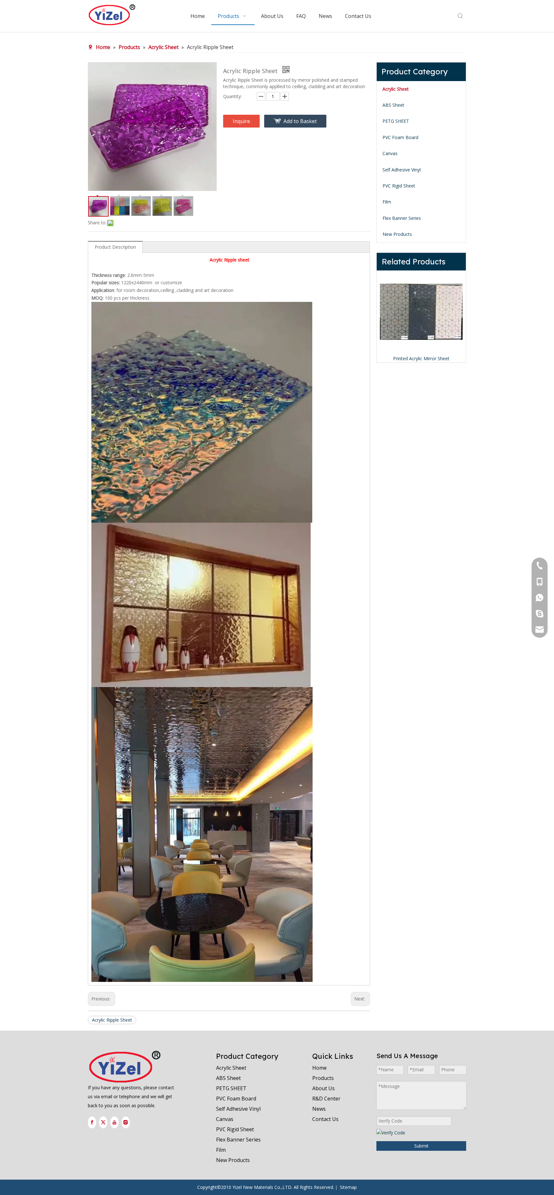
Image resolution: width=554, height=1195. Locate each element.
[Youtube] (114, 1122)
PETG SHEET (395, 121)
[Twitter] (103, 1122)
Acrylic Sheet (395, 89)
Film (386, 202)
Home (319, 1067)
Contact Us (325, 1119)
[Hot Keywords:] (460, 16)
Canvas (390, 153)
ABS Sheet (393, 105)
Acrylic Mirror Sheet (421, 358)
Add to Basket (300, 121)
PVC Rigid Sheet (398, 186)
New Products (397, 234)
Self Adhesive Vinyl (401, 170)
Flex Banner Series (401, 218)
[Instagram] (126, 1122)
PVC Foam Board (400, 137)
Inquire (241, 121)
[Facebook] (92, 1122)
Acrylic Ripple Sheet (112, 1020)
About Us (323, 1088)
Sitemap (348, 1187)
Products (323, 1078)
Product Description (115, 247)
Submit (421, 1146)
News (319, 1108)
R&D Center (326, 1098)
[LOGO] (125, 1066)
